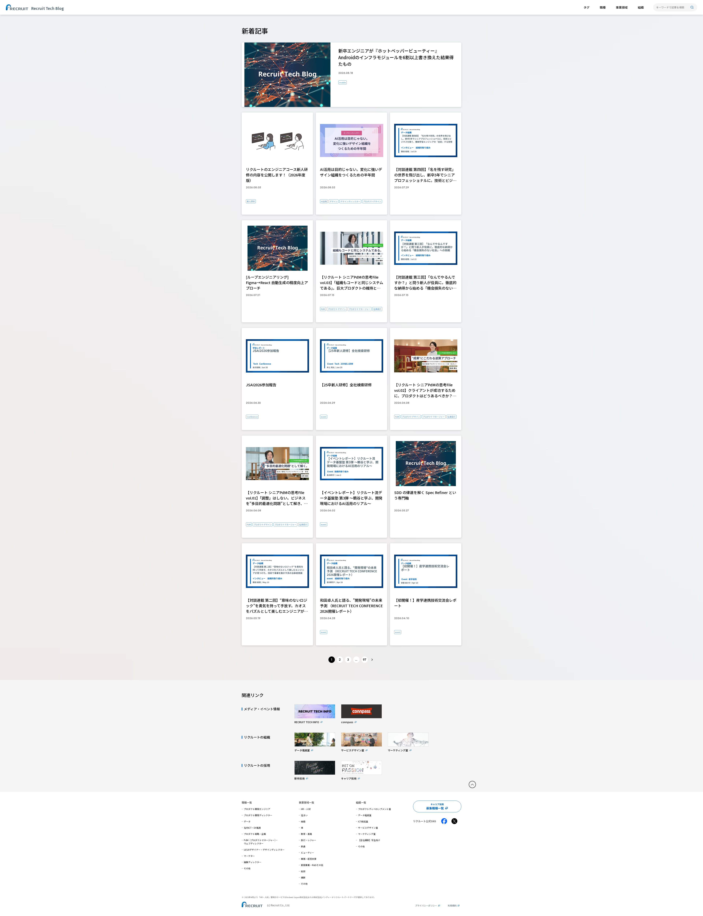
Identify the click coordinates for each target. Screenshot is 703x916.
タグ (586, 7)
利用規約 (452, 905)
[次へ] (372, 659)
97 (364, 660)
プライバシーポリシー (426, 905)
